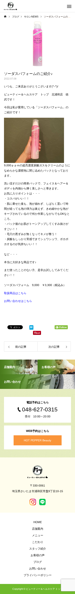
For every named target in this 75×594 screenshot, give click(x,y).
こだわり (37, 542)
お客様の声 (38, 555)
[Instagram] (33, 502)
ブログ (37, 561)
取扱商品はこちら (15, 293)
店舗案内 (37, 528)
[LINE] (42, 502)
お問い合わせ (37, 568)
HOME (37, 522)
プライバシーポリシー (38, 575)
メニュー (37, 535)
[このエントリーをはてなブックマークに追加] (31, 328)
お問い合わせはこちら (18, 301)
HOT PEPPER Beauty (37, 440)
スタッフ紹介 (37, 548)
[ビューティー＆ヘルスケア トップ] (10, 6)
